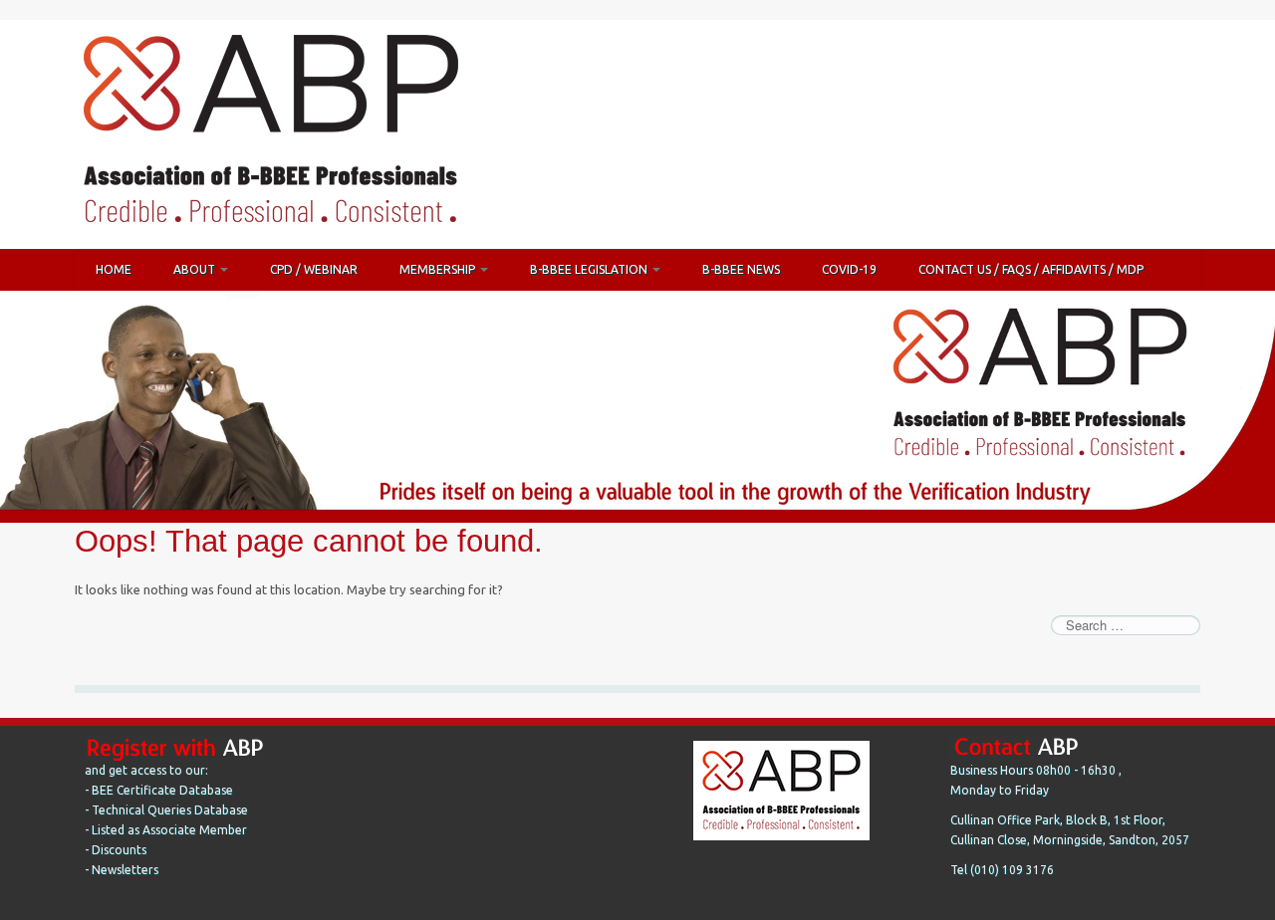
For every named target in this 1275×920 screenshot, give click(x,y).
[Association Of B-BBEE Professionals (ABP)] (269, 133)
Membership (438, 269)
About (195, 269)
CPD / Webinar (314, 269)
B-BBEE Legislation (590, 269)
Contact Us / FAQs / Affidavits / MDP (1031, 269)
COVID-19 (849, 269)
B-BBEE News (741, 269)
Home (113, 269)
